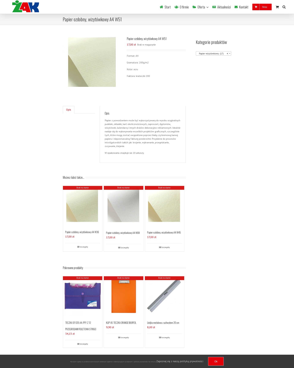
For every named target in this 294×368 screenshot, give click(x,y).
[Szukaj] (284, 7)
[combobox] (213, 53)
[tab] (68, 109)
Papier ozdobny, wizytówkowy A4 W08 (123, 233)
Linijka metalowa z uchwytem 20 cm (163, 323)
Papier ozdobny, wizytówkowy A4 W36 (82, 232)
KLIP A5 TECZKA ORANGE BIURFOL (121, 323)
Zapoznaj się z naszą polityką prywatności (179, 361)
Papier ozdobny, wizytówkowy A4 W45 (164, 232)
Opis (68, 109)
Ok (215, 361)
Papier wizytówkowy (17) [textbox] (212, 53)
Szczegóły (83, 247)
